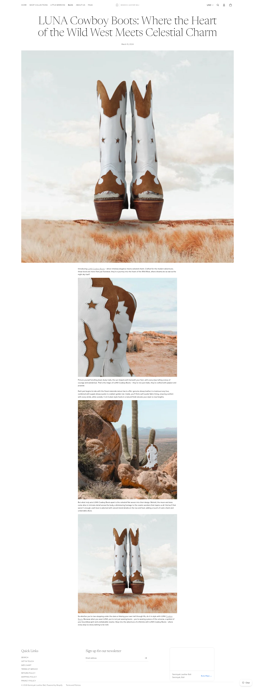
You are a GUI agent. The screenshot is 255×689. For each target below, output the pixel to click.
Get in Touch (27, 661)
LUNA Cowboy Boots (96, 269)
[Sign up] (145, 658)
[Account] (224, 5)
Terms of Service (29, 669)
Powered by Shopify (54, 685)
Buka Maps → (206, 676)
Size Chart (26, 665)
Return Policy (28, 673)
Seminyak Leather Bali (37, 685)
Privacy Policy (28, 681)
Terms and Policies (73, 685)
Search (24, 657)
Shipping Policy (29, 677)
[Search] (218, 5)
